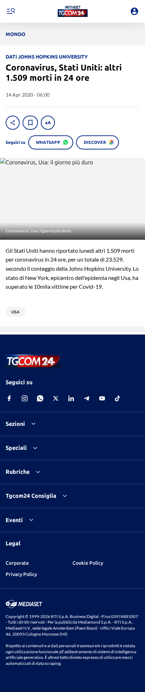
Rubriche (18, 472)
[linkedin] (71, 398)
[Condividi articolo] (13, 123)
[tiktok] (117, 398)
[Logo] (73, 11)
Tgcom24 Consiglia (31, 495)
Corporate (17, 563)
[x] (55, 398)
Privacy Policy (21, 574)
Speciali (16, 448)
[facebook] (9, 398)
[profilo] (134, 11)
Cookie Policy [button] (87, 563)
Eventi (14, 520)
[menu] (10, 11)
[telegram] (86, 398)
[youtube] (102, 398)
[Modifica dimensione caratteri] (48, 123)
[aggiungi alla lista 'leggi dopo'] (30, 123)
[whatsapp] (40, 398)
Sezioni (15, 424)
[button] (73, 11)
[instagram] (24, 398)
